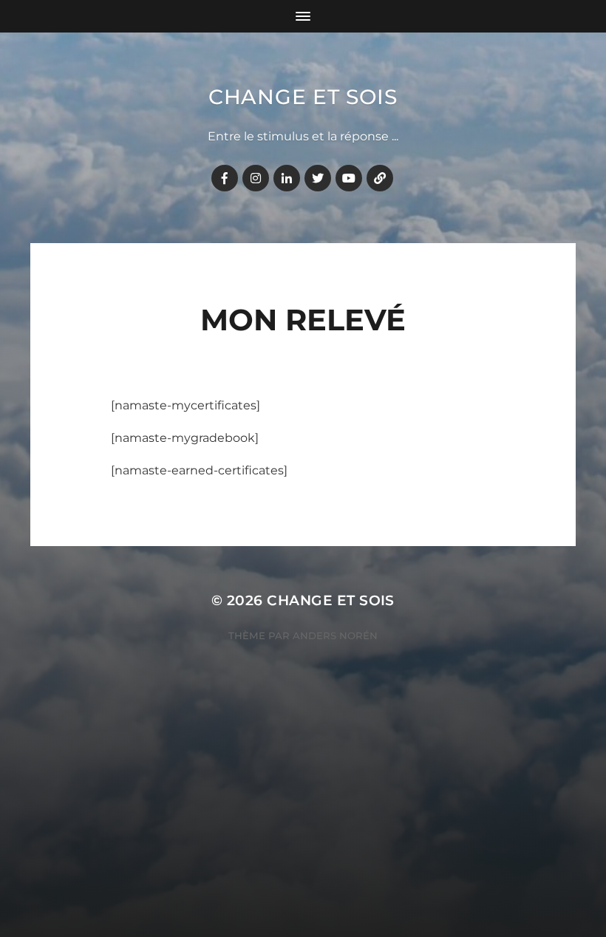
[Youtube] (349, 178)
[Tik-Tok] (380, 178)
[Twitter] (317, 178)
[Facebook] (224, 178)
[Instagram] (255, 178)
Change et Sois (303, 96)
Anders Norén (335, 635)
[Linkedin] (286, 178)
